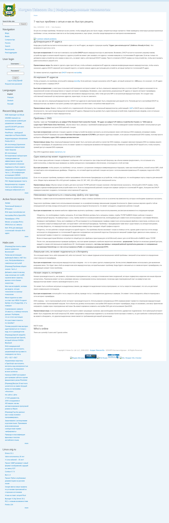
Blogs (7, 33)
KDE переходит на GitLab (14, 115)
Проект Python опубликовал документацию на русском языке (15, 480)
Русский (10, 104)
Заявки (7, 203)
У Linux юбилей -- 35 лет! (14, 460)
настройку (78, 73)
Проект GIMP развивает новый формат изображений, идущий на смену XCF (16, 465)
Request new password (13, 84)
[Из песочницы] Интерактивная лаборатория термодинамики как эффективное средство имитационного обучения (16, 158)
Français (10, 97)
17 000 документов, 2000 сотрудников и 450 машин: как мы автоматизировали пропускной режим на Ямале (16, 403)
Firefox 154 (9, 505)
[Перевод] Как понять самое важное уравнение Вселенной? (15, 249)
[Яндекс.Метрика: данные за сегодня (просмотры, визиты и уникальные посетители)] (77, 358)
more (26, 193)
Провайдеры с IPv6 (12, 219)
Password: (15, 71)
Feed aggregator (11, 53)
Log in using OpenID (15, 81)
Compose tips (10, 40)
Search (7, 46)
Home (35, 15)
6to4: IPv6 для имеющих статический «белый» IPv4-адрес (15, 230)
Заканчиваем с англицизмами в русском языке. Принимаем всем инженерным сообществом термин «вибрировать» (16, 426)
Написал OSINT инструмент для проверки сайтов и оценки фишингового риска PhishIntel (16, 377)
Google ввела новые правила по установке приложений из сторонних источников (16, 489)
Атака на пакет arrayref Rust (15, 495)
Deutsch (10, 101)
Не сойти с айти (11, 395)
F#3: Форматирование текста (16, 181)
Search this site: (9, 21)
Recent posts (9, 49)
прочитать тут (60, 152)
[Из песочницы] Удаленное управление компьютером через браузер (15, 147)
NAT (131, 108)
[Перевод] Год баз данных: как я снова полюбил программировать (15, 414)
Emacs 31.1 (9, 453)
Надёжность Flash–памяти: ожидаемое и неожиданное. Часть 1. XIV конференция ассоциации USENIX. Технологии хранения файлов (16, 172)
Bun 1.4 (8, 475)
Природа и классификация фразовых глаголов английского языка (15, 437)
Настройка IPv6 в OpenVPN (15, 215)
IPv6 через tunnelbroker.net (15, 212)
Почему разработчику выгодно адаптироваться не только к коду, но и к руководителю (16, 329)
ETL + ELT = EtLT (11, 358)
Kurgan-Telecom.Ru (97, 350)
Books (7, 36)
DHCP (64, 73)
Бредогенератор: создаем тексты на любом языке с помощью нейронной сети (15, 187)
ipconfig (77, 81)
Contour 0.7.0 (10, 472)
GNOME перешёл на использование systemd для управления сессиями (15, 120)
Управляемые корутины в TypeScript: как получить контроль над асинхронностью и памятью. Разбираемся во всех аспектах (16, 366)
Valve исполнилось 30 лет (14, 457)
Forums (7, 43)
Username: (15, 64)
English (10, 94)
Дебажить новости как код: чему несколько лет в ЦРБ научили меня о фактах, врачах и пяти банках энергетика (15, 277)
